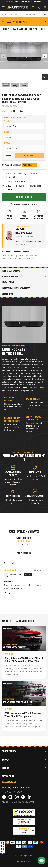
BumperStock (27, 855)
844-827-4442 (23, 233)
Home (4, 29)
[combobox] (21, 14)
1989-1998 (40, 29)
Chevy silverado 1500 (21, 29)
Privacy (20, 861)
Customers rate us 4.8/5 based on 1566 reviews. (24, 831)
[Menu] (3, 7)
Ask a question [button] (24, 553)
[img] (10, 570)
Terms (28, 861)
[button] (2, 847)
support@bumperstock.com (16, 787)
